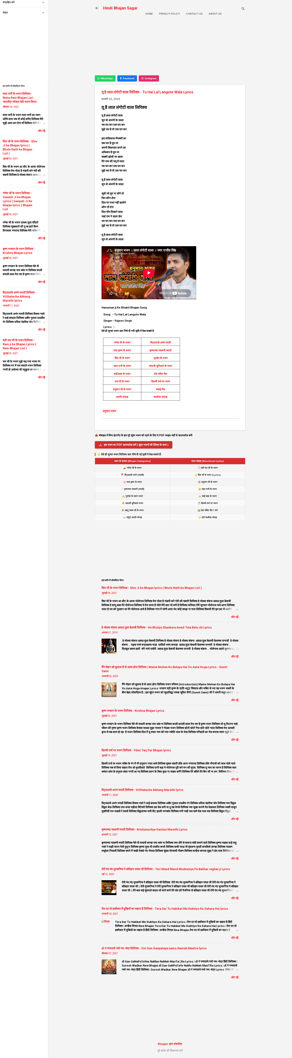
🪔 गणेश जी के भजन (132, 467)
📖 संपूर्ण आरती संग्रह (132, 517)
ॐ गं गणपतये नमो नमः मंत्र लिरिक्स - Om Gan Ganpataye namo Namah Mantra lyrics (154, 948)
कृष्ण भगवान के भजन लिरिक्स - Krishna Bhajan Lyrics (133, 710)
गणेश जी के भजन (122, 342)
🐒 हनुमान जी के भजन (207, 482)
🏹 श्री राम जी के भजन (207, 467)
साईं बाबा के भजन (122, 373)
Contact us (194, 13)
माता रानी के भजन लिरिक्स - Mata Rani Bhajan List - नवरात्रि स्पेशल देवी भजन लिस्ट (20, 97)
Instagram (150, 78)
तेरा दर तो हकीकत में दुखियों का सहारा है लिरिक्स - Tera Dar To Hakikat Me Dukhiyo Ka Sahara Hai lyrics (165, 908)
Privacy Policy (169, 13)
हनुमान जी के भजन (122, 389)
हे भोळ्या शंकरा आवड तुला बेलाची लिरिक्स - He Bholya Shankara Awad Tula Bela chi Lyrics (157, 627)
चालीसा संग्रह (160, 396)
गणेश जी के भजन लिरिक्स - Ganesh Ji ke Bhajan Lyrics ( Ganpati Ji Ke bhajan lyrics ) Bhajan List (17, 201)
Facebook (128, 78)
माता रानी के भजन (122, 365)
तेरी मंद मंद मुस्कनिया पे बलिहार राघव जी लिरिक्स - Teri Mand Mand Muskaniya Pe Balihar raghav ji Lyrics (166, 869)
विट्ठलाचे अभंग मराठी (160, 342)
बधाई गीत (160, 389)
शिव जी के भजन (122, 358)
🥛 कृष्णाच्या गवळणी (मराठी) (132, 489)
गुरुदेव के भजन (161, 358)
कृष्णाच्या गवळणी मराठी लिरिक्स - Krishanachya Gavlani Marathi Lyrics (144, 829)
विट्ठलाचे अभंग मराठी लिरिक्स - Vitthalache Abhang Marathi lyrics (142, 790)
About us (215, 13)
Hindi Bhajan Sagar (120, 8)
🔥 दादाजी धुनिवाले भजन (132, 503)
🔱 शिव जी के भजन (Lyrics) (207, 474)
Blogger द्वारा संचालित (170, 1044)
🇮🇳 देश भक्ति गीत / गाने (208, 510)
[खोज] (243, 9)
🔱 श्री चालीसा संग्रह (207, 517)
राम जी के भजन (122, 381)
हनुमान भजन (109, 411)
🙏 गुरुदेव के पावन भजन (132, 496)
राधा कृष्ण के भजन (122, 350)
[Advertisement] (170, 48)
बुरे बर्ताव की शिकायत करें (170, 1050)
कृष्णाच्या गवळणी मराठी (161, 350)
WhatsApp (107, 78)
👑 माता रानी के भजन (207, 489)
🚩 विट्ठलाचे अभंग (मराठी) (132, 474)
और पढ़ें (234, 617)
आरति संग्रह (122, 396)
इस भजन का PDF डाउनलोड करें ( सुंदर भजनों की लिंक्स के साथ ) (136, 444)
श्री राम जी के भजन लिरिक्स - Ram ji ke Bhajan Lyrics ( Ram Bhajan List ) (19, 344)
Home (149, 13)
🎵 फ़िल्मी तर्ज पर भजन (208, 503)
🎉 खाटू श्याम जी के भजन (132, 510)
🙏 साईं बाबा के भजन (207, 496)
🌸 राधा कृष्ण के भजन (132, 482)
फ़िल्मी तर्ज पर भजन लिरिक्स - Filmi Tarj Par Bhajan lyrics (136, 750)
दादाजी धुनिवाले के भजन (160, 365)
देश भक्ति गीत (160, 373)
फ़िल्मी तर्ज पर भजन (160, 381)
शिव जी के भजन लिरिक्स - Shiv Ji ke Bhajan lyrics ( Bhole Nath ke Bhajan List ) (152, 588)
